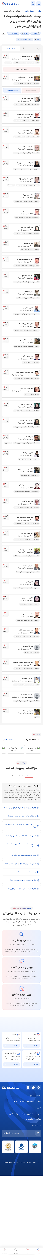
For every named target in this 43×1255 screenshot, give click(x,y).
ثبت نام (36, 1046)
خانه (39, 11)
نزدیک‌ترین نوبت (13, 48)
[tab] (29, 775)
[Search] (33, 3)
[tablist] (21, 775)
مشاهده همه (8, 740)
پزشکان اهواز (29, 11)
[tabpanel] (21, 837)
